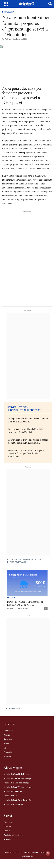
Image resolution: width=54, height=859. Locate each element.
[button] (49, 4)
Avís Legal (8, 822)
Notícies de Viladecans (13, 791)
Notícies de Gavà (10, 795)
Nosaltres (7, 839)
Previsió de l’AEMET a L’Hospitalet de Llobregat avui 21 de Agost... (25, 603)
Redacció (8, 39)
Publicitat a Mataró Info (13, 835)
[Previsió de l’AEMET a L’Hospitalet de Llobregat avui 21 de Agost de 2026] (27, 583)
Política (7, 734)
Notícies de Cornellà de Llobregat (17, 774)
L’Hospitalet (9, 730)
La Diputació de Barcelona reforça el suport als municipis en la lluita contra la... (28, 441)
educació (8, 11)
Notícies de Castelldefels (13, 804)
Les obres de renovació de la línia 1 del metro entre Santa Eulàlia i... (25, 430)
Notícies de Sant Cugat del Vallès (17, 800)
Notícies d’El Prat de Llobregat (16, 782)
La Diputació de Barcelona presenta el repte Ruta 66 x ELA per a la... (28, 420)
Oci (5, 747)
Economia (8, 752)
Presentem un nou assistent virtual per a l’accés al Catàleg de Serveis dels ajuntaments (26, 453)
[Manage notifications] (48, 853)
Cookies (7, 830)
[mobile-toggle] (6, 4)
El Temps (11, 598)
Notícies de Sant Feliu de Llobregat (18, 787)
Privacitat (7, 826)
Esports (7, 743)
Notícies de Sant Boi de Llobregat (17, 778)
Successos (8, 739)
